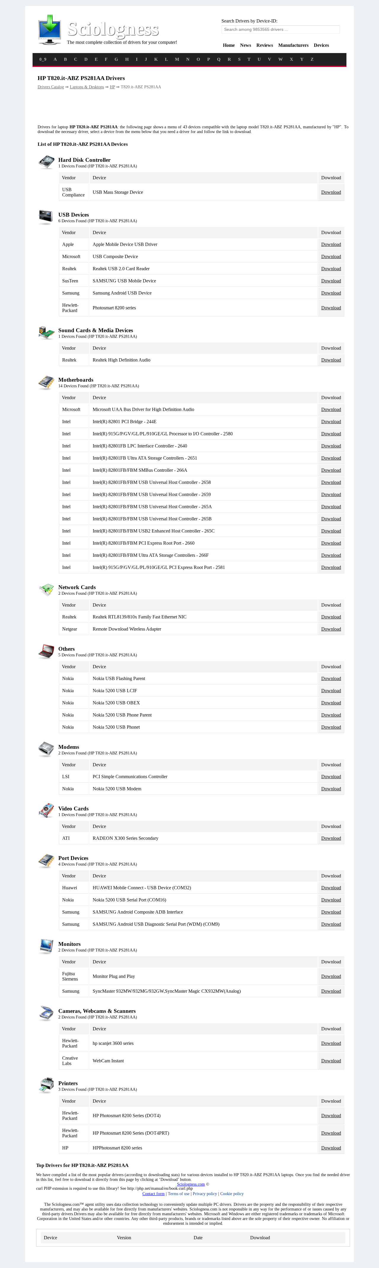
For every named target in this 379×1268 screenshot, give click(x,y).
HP (112, 87)
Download (331, 192)
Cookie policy (232, 1194)
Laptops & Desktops (87, 87)
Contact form (153, 1194)
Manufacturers (293, 45)
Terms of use (179, 1194)
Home (229, 45)
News (245, 45)
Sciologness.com (191, 1184)
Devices (321, 45)
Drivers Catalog (51, 87)
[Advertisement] (145, 107)
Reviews (264, 45)
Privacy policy (205, 1194)
